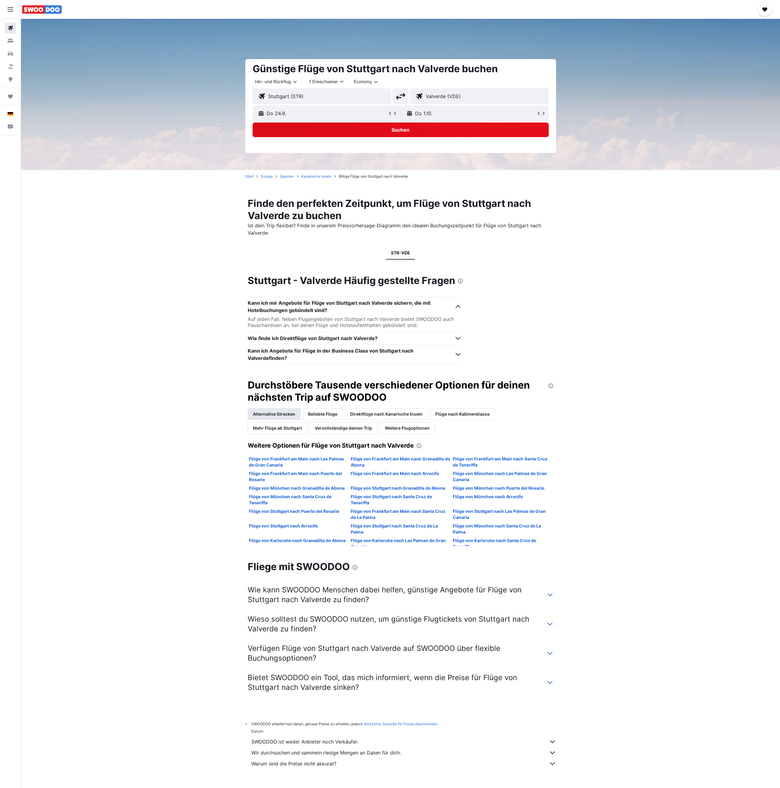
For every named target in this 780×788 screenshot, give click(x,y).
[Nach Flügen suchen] (10, 28)
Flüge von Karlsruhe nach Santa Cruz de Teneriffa (494, 543)
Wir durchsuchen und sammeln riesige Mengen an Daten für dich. (326, 753)
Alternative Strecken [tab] (274, 414)
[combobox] (276, 82)
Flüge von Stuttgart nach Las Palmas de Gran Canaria (499, 514)
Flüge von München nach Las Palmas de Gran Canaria (500, 476)
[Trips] (10, 97)
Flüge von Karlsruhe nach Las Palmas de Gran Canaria (398, 543)
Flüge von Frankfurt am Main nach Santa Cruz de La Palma (398, 514)
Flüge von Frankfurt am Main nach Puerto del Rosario (295, 476)
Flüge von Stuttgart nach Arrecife (283, 525)
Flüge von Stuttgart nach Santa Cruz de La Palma (394, 528)
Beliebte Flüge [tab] (322, 414)
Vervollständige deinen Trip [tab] (343, 428)
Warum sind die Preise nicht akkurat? (293, 764)
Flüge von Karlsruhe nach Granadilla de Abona (297, 540)
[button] (10, 9)
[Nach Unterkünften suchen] (10, 41)
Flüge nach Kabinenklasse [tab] (462, 414)
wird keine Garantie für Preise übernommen (400, 724)
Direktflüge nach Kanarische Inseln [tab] (386, 414)
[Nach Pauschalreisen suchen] (10, 66)
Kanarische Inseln (316, 176)
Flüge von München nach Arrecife (488, 496)
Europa (267, 176)
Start (249, 176)
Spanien (287, 176)
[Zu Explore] (10, 79)
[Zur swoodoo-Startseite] (42, 9)
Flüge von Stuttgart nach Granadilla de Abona (398, 488)
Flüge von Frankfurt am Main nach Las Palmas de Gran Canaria (296, 461)
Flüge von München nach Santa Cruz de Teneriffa (290, 499)
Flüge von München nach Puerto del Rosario (498, 488)
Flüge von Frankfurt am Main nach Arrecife (395, 473)
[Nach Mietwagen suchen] (10, 54)
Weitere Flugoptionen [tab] (407, 428)
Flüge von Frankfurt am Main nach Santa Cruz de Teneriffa (500, 461)
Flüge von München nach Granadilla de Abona (297, 488)
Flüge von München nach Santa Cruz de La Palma (497, 528)
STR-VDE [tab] (400, 252)
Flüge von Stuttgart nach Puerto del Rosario (294, 511)
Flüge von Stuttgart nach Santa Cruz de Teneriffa (391, 499)
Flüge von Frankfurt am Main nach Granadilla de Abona (400, 461)
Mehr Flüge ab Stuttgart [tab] (277, 428)
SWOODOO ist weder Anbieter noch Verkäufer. (304, 742)
